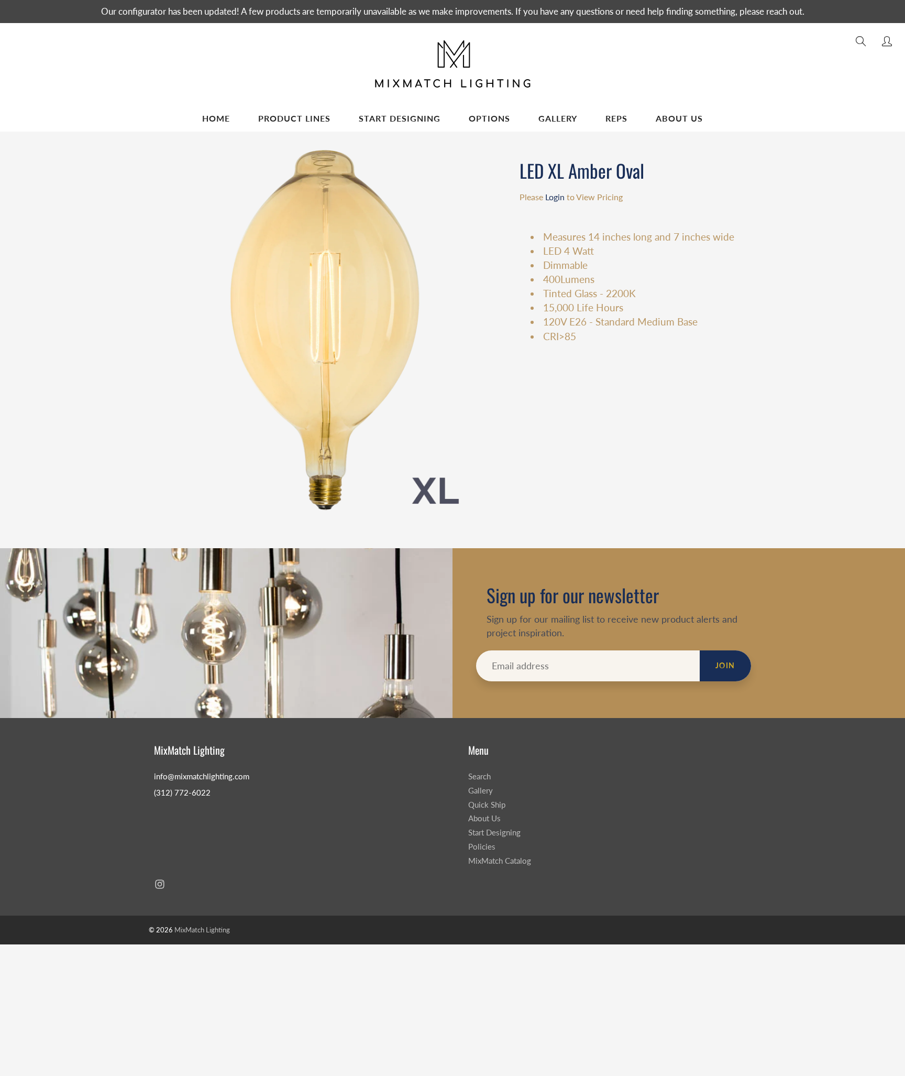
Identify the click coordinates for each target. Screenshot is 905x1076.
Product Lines (294, 118)
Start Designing (399, 118)
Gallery (557, 118)
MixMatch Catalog (499, 860)
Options (489, 118)
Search (479, 776)
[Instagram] (159, 884)
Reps (616, 118)
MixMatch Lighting (202, 930)
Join (725, 665)
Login (555, 197)
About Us (679, 118)
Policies (481, 846)
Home (216, 118)
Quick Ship (486, 804)
